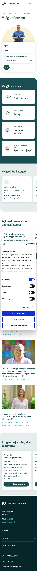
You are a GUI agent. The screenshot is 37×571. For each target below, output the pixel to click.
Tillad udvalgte (18, 319)
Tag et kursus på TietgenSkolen (16, 13)
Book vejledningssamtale (16, 484)
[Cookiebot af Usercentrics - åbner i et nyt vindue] (26, 244)
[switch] (32, 286)
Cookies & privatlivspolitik (11, 566)
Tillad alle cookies (18, 313)
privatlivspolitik (8, 265)
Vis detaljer (26, 307)
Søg (6, 67)
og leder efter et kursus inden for (15, 56)
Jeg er (5, 46)
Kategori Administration (17, 189)
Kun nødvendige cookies (18, 325)
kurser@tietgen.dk (8, 522)
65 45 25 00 (8, 519)
